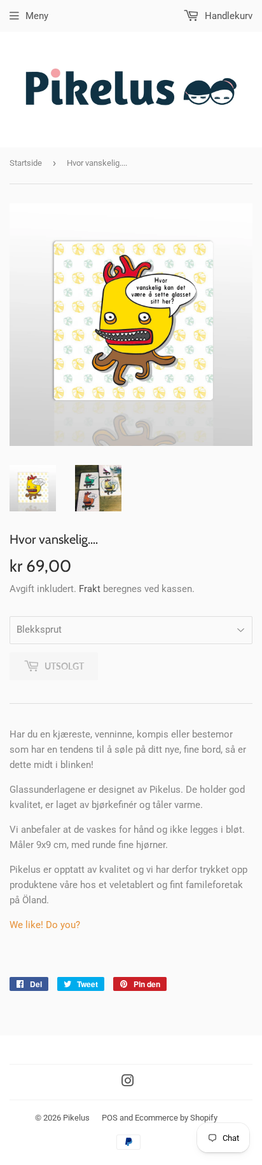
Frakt (89, 589)
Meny (36, 16)
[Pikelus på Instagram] (127, 1082)
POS (110, 1117)
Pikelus (76, 1117)
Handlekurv (227, 16)
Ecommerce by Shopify (176, 1117)
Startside (26, 163)
